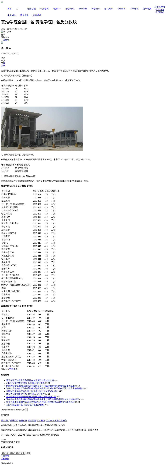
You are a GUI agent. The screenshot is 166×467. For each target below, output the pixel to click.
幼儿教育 (108, 9)
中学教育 (134, 9)
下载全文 (13, 369)
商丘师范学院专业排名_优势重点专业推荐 (25, 394)
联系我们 (14, 420)
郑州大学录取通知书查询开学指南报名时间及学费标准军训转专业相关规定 (40, 402)
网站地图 (32, 420)
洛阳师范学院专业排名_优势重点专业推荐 (25, 383)
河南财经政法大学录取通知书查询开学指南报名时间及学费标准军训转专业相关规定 (44, 388)
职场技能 (31, 9)
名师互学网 (159, 7)
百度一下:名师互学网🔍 (56, 420)
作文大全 (96, 9)
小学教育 (121, 9)
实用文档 (44, 9)
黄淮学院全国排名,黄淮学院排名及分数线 (25, 405)
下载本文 (5, 40)
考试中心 (57, 9)
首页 (10, 9)
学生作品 (83, 9)
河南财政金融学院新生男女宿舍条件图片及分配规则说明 (32, 391)
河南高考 (37, 15)
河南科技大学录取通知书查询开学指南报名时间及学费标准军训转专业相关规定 (42, 399)
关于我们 (5, 420)
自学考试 (147, 9)
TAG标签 (41, 420)
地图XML (23, 420)
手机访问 (5, 459)
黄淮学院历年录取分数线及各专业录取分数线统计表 (30, 380)
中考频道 (12, 15)
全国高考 (160, 12)
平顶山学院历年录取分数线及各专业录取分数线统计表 (31, 397)
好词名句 (70, 9)
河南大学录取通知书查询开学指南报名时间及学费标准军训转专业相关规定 (40, 386)
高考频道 (24, 15)
